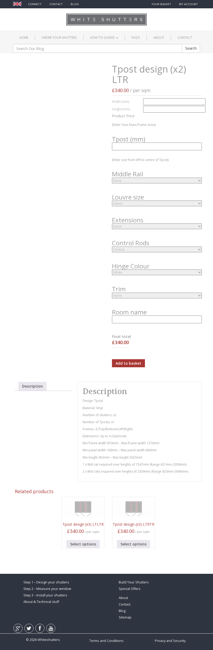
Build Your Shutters (134, 582)
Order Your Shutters (59, 37)
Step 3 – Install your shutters (45, 595)
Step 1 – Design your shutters (46, 582)
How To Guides (103, 37)
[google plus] (20, 14)
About (158, 37)
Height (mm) (121, 109)
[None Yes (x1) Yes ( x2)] (157, 180)
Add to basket (128, 363)
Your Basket (161, 4)
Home (23, 37)
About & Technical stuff (41, 602)
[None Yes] (157, 295)
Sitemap (125, 617)
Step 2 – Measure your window (47, 589)
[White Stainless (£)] (157, 272)
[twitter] (31, 14)
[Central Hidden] (157, 249)
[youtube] (53, 14)
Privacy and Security (170, 641)
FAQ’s (135, 37)
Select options (83, 544)
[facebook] (43, 14)
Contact (184, 37)
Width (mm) (120, 101)
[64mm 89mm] (157, 203)
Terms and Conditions (106, 641)
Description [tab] (32, 386)
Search (191, 48)
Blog (75, 4)
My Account (188, 4)
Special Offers (130, 589)
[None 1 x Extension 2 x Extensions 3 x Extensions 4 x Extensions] (157, 226)
